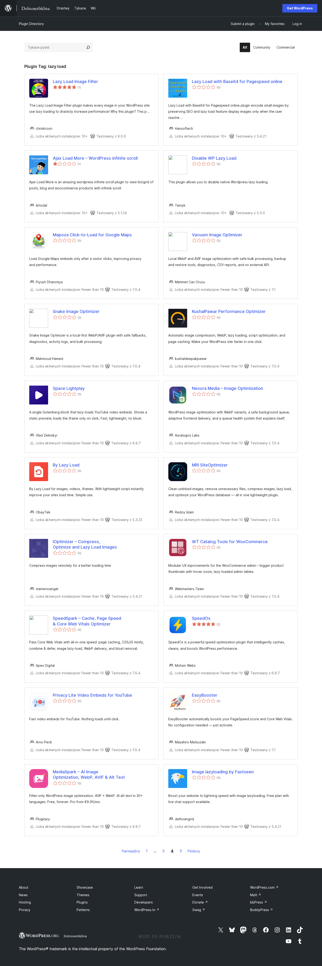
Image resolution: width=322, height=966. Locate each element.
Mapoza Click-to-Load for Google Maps (92, 234)
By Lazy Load (66, 464)
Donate (200, 902)
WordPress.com (264, 887)
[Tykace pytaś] (88, 47)
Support (140, 895)
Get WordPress (300, 8)
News (23, 895)
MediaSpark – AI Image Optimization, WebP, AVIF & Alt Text (89, 774)
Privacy (24, 910)
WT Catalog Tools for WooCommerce (230, 541)
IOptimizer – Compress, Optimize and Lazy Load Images (85, 544)
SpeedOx (201, 618)
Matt (255, 895)
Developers (143, 902)
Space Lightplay (69, 388)
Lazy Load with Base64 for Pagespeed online (237, 81)
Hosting (25, 902)
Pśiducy (194, 851)
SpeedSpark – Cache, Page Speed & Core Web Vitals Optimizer (87, 621)
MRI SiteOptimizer (210, 464)
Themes (83, 895)
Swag (198, 910)
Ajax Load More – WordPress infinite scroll (95, 158)
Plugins (82, 902)
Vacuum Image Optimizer (217, 234)
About (23, 887)
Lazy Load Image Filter (75, 81)
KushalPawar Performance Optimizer (229, 311)
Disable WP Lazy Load (214, 158)
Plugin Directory (31, 24)
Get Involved (202, 887)
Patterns (83, 910)
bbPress (258, 902)
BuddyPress (261, 910)
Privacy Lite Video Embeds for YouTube (92, 695)
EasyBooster (204, 695)
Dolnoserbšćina (75, 936)
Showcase (85, 887)
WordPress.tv (146, 910)
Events (197, 895)
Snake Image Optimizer (76, 311)
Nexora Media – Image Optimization (227, 388)
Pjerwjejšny (131, 851)
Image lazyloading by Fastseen (223, 771)
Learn (138, 887)
